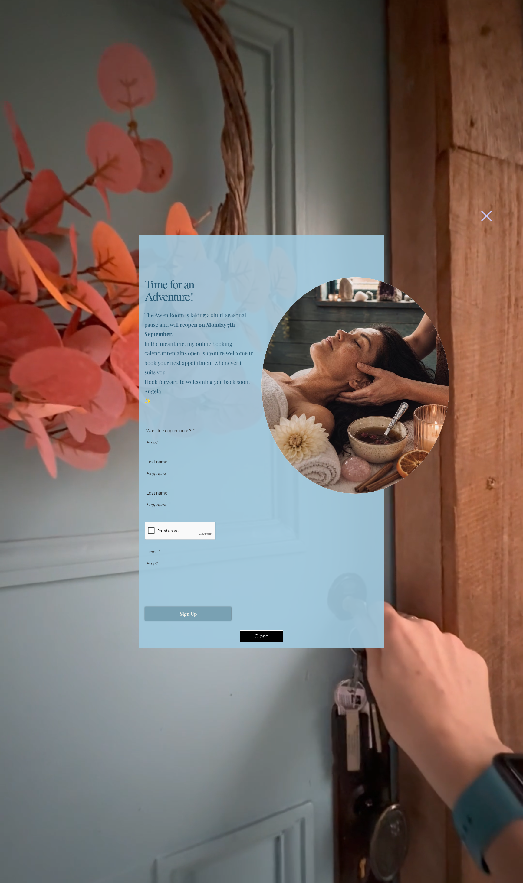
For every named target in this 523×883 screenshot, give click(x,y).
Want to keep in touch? (169, 430)
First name (156, 461)
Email (151, 552)
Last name (156, 493)
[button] (486, 216)
